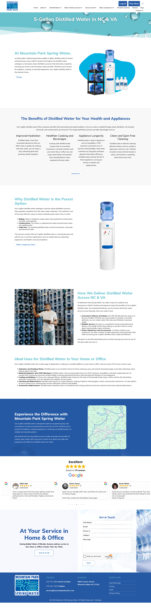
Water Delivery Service (72, 8)
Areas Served (89, 8)
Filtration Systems (123, 8)
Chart (111, 590)
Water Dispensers (105, 8)
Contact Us (75, 173)
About (42, 8)
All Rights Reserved (85, 600)
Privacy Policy (114, 593)
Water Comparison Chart (25, 245)
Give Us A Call (44, 553)
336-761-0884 (52, 582)
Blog (142, 8)
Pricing (19, 77)
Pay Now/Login (115, 583)
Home (35, 8)
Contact (138, 10)
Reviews (135, 8)
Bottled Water (54, 8)
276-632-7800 (52, 586)
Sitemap (98, 600)
